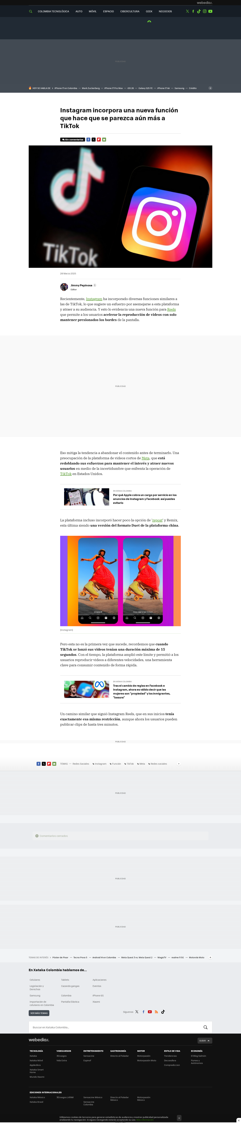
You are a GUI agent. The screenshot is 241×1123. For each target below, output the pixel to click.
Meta (145, 458)
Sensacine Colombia (88, 1103)
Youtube (210, 11)
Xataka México (37, 1097)
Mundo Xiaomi (37, 1076)
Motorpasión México (143, 1098)
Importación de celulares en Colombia (42, 1003)
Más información (145, 1119)
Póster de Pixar (60, 957)
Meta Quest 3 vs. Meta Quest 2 (137, 957)
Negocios (165, 11)
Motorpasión (143, 1055)
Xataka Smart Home (37, 1071)
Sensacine (88, 1055)
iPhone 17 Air (163, 88)
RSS (156, 1011)
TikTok (66, 473)
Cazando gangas (70, 986)
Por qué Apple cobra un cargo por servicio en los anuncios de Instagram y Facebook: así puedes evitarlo (145, 499)
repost (157, 520)
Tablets (65, 979)
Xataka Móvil (36, 1060)
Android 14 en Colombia (104, 957)
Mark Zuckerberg (91, 88)
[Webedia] (204, 3)
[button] (83, 285)
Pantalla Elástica (70, 1001)
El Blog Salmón (198, 1055)
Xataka (33, 1055)
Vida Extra (62, 1060)
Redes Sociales (81, 763)
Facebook (193, 11)
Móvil (93, 11)
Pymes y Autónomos (197, 1062)
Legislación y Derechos (37, 987)
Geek (149, 11)
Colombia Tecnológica (53, 11)
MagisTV (162, 957)
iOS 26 (131, 88)
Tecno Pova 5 (80, 957)
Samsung (179, 88)
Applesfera (35, 1064)
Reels (171, 309)
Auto (79, 11)
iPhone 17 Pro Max (113, 88)
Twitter (187, 11)
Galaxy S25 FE (146, 88)
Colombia (66, 995)
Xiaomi (96, 1001)
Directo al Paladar (119, 1055)
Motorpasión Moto (146, 1060)
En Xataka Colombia (122, 491)
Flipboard (99, 140)
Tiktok (199, 11)
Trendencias (170, 1055)
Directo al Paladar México (119, 1098)
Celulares (35, 979)
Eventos (97, 986)
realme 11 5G (177, 957)
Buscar (206, 1027)
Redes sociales (159, 763)
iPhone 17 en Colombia (66, 88)
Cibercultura (129, 11)
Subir (202, 1040)
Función (116, 763)
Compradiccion (172, 1064)
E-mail (104, 140)
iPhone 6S (98, 995)
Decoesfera (170, 1060)
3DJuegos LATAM (65, 1097)
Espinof (87, 1060)
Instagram (205, 11)
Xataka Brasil (36, 1101)
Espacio (108, 11)
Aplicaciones (100, 979)
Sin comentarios (74, 139)
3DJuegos (62, 1055)
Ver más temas (39, 1013)
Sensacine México (92, 1097)
